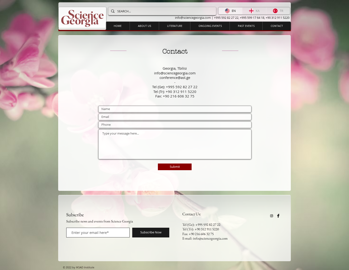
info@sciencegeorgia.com (193, 17)
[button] (210, 26)
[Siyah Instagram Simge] (272, 216)
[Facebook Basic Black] (278, 216)
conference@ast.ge (175, 77)
